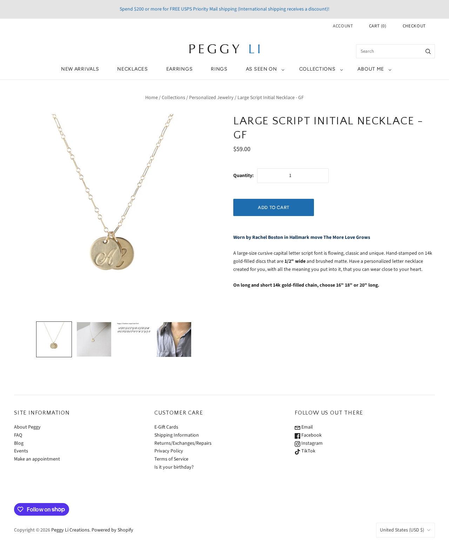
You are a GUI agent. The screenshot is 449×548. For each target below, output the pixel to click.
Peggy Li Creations (70, 530)
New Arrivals (80, 69)
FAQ (18, 435)
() (378, 26)
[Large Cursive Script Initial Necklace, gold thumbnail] (54, 339)
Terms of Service (171, 459)
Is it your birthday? (174, 467)
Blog (19, 443)
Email (306, 427)
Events (21, 451)
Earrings (179, 69)
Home (151, 97)
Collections (317, 69)
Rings (219, 69)
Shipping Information (176, 435)
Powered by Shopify (112, 530)
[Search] (428, 51)
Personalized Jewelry (211, 97)
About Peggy (27, 427)
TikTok (307, 451)
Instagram (311, 443)
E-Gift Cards (166, 427)
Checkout (414, 26)
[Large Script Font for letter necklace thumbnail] (134, 329)
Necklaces (132, 69)
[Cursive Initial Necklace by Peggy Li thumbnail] (94, 339)
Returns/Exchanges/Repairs (183, 443)
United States (402, 530)
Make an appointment (37, 459)
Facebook (311, 435)
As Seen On (261, 69)
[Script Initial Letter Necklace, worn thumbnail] (174, 339)
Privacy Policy (168, 451)
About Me (370, 69)
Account (343, 26)
